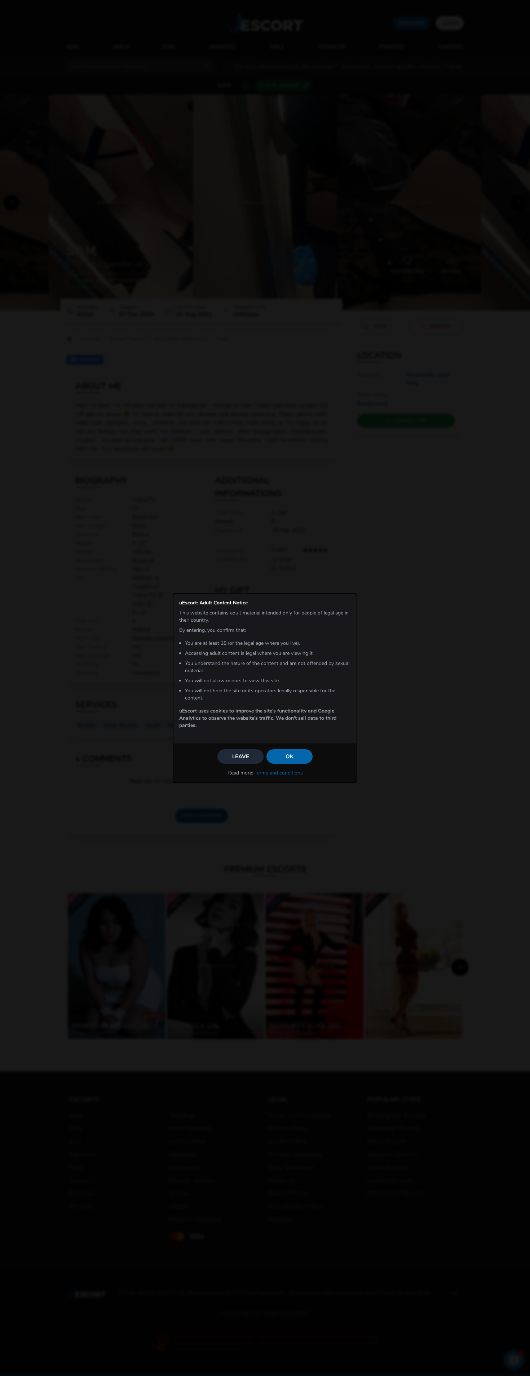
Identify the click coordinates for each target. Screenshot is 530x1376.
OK (289, 756)
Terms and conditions (279, 772)
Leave (240, 756)
